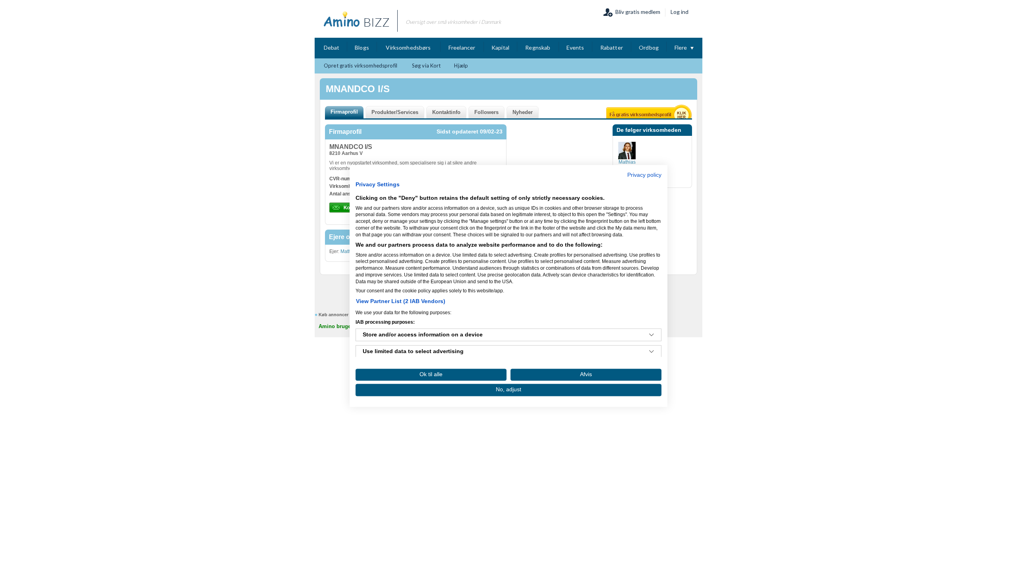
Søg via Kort (426, 65)
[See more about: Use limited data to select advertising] (651, 352)
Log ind (679, 11)
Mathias (349, 251)
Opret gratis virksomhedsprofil (360, 65)
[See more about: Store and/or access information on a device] (651, 335)
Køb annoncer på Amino (344, 314)
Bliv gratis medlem (637, 11)
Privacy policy (644, 175)
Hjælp (461, 65)
